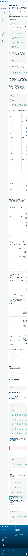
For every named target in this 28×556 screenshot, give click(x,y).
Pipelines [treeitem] (2, 11)
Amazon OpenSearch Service (13, 394)
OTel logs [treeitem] (3, 34)
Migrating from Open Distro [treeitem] (3, 46)
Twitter (3, 540)
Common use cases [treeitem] (3, 42)
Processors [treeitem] (3, 18)
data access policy (16, 474)
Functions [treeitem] (3, 13)
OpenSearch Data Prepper (3, 4)
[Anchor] (11, 14)
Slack (3, 531)
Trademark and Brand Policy (19, 534)
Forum (3, 529)
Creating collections (12, 501)
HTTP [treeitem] (2, 27)
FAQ (16, 531)
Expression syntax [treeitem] (4, 12)
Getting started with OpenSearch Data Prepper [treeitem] (3, 9)
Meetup (3, 544)
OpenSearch (4, 1)
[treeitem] (7, 11)
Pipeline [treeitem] (3, 39)
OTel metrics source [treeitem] (4, 35)
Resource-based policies (13, 439)
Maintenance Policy (18, 530)
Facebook (3, 545)
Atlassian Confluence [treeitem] (3, 21)
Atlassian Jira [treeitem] (3, 22)
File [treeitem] (2, 26)
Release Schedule (17, 529)
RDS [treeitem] (2, 40)
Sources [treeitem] (3, 19)
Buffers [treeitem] (2, 17)
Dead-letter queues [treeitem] (4, 14)
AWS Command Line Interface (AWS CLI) (20, 397)
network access (14, 472)
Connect (3, 539)
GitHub (3, 530)
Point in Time (23, 296)
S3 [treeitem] (2, 41)
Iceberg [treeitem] (3, 28)
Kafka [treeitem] (2, 29)
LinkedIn (3, 541)
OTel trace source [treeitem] (4, 36)
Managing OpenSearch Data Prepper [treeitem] (4, 44)
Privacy (16, 535)
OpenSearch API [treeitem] (4, 33)
